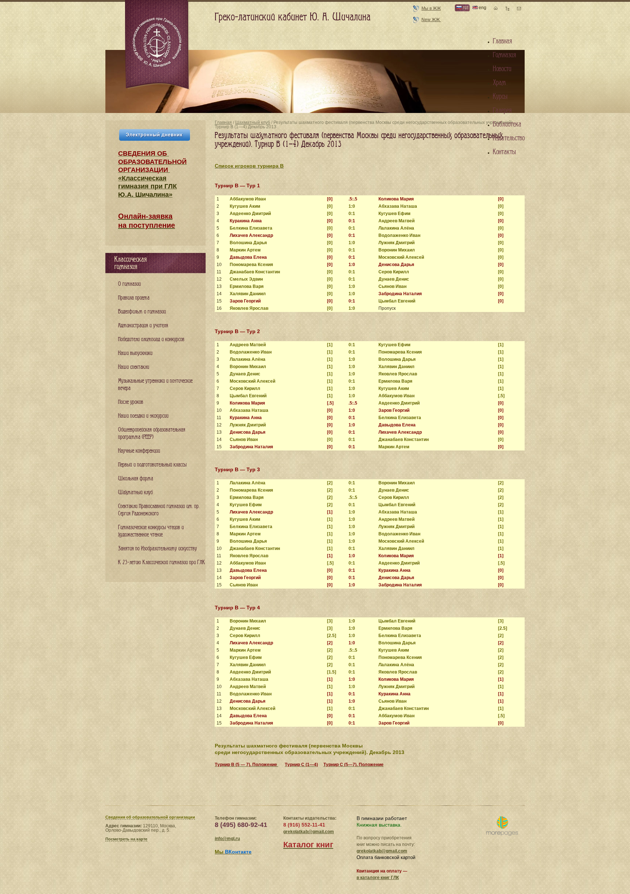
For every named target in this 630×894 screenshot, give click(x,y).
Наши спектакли (133, 367)
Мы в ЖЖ (431, 8)
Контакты (504, 152)
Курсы (500, 97)
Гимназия (504, 55)
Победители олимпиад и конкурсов (151, 339)
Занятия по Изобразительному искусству (157, 549)
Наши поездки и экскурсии (143, 416)
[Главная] (157, 45)
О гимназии (129, 284)
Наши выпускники (135, 353)
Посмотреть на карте (126, 839)
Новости (502, 69)
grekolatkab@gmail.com (308, 831)
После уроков (130, 402)
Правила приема (133, 298)
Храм (499, 83)
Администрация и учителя (143, 326)
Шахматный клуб (252, 122)
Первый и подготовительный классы (152, 465)
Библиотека (507, 124)
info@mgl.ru (227, 838)
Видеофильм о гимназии (142, 312)
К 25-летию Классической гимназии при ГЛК (161, 562)
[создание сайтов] (502, 826)
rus (465, 7)
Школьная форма (135, 479)
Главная (223, 122)
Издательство (509, 138)
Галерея (502, 110)
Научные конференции (139, 451)
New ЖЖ (431, 19)
